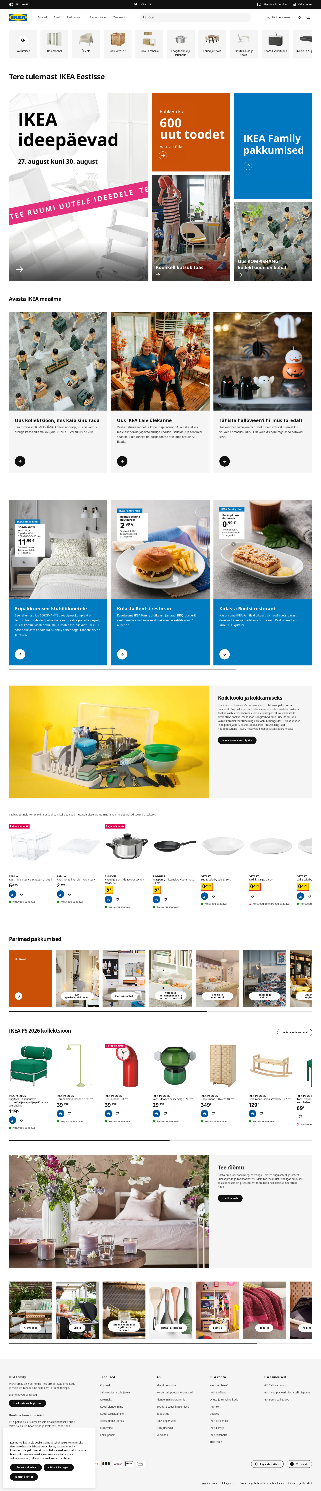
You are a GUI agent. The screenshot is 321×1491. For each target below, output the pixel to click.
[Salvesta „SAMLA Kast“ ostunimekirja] (21, 894)
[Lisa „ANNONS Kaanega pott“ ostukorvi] (108, 899)
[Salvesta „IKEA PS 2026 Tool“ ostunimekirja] (300, 1116)
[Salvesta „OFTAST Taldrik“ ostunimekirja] (252, 896)
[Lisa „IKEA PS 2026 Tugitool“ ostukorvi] (12, 1120)
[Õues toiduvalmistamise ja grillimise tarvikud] (124, 1310)
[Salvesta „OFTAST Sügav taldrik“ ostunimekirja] (213, 896)
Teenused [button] (119, 17)
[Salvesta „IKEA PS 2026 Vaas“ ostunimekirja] (165, 1113)
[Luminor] (117, 1463)
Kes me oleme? (219, 1385)
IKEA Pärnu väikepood (276, 1399)
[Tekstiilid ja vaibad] (264, 1310)
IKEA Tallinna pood (274, 1385)
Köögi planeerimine (111, 1406)
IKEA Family (217, 1428)
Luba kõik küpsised (25, 1467)
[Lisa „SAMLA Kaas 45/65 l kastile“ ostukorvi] (60, 894)
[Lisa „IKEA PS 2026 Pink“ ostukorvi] (252, 1113)
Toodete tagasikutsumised (173, 1406)
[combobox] (194, 17)
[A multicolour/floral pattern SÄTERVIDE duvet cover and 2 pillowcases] (264, 978)
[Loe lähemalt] (109, 1211)
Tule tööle (216, 1442)
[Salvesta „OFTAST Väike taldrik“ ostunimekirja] (309, 896)
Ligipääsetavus (209, 1483)
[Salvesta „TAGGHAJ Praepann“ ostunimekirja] (165, 899)
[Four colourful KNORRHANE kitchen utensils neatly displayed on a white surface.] (170, 1310)
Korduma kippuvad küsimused (175, 1392)
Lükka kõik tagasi (58, 1467)
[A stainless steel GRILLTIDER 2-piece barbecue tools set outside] (77, 1310)
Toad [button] (57, 17)
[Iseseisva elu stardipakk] (109, 742)
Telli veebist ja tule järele (115, 1392)
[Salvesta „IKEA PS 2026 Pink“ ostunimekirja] (261, 1113)
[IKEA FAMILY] (273, 146)
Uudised (214, 1413)
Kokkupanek (107, 1435)
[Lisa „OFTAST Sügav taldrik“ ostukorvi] (204, 896)
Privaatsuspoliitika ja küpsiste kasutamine (262, 1483)
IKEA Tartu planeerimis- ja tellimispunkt (286, 1392)
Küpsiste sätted (23, 1476)
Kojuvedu (105, 1385)
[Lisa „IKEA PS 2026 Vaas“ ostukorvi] (156, 1113)
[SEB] (106, 1463)
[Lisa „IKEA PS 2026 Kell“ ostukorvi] (108, 1113)
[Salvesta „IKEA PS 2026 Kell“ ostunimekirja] (117, 1113)
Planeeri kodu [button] (97, 17)
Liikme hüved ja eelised (23, 1394)
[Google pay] (140, 1463)
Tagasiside (163, 1413)
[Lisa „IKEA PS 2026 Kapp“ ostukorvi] (204, 1113)
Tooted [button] (42, 17)
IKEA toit (215, 1406)
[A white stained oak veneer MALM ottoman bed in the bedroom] (217, 978)
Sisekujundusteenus (112, 1420)
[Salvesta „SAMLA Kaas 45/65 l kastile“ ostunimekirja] (69, 894)
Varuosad (162, 1435)
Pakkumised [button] (74, 17)
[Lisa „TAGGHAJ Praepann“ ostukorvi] (156, 899)
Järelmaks (106, 1399)
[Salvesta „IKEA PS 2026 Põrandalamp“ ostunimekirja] (69, 1113)
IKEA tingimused (166, 1420)
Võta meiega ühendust (300, 1483)
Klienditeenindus (166, 1385)
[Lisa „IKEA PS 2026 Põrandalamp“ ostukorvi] (60, 1113)
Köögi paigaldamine (112, 1413)
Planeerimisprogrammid (171, 1399)
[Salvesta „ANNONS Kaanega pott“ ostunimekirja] (117, 899)
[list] (160, 44)
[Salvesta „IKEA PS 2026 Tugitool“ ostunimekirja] (21, 1120)
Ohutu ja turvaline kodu (224, 1399)
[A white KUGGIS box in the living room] (170, 978)
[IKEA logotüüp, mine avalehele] (18, 17)
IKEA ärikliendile (219, 1420)
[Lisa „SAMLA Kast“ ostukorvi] (12, 894)
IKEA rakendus (218, 1435)
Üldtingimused (228, 1483)
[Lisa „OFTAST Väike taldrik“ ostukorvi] (300, 896)
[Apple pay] (129, 1463)
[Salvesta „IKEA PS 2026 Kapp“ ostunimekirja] (213, 1113)
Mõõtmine (106, 1428)
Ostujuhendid (165, 1428)
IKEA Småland (218, 1392)
